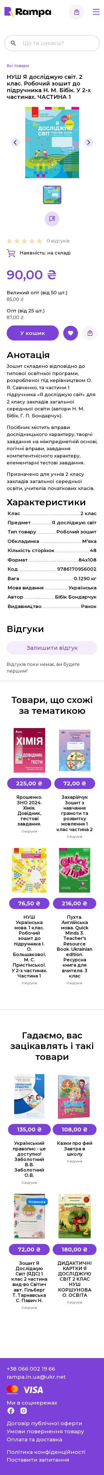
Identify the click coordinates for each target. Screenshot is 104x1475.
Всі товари (18, 65)
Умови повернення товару (45, 1431)
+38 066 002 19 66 (31, 1368)
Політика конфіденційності (46, 1452)
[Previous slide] (15, 142)
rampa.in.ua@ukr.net (36, 1376)
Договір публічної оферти (44, 1423)
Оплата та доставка (34, 1439)
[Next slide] (88, 142)
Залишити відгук (52, 648)
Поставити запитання (38, 1459)
